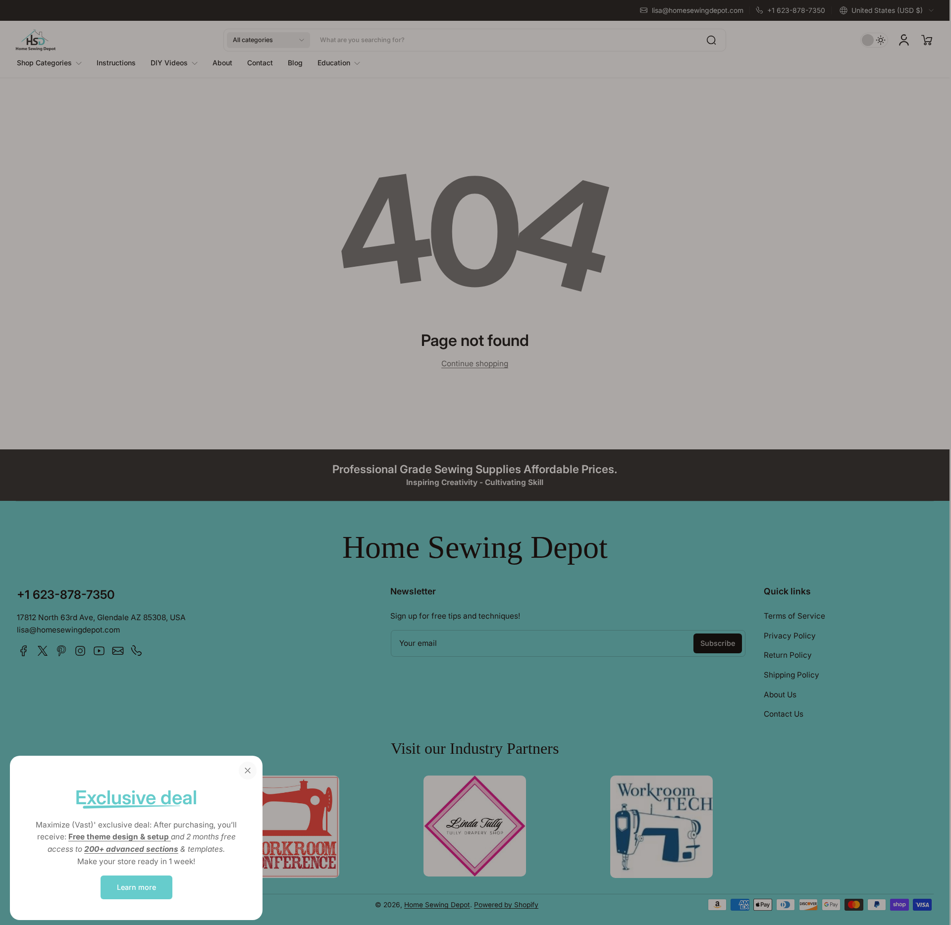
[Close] (248, 770)
